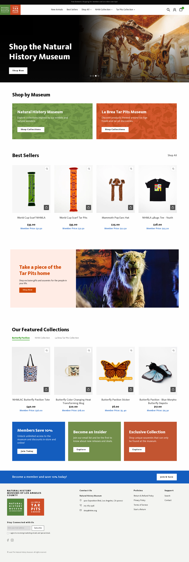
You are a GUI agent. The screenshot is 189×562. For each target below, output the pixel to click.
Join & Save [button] (166, 477)
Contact (168, 500)
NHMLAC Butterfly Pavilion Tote (31, 399)
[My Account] (175, 10)
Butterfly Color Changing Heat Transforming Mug (73, 401)
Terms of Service (141, 505)
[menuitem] (57, 10)
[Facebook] (8, 540)
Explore (81, 450)
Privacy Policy (139, 500)
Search (167, 496)
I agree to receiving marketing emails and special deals (30, 533)
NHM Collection (102, 10)
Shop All (85, 10)
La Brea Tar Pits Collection (67, 338)
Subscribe (38, 528)
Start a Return (140, 510)
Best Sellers (72, 10)
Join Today (27, 451)
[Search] (168, 10)
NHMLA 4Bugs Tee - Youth (157, 217)
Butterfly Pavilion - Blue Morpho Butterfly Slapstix (158, 401)
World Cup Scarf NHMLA (31, 217)
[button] (18, 70)
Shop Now (27, 290)
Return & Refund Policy (144, 496)
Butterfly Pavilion (21, 338)
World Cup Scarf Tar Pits (73, 217)
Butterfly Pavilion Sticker (115, 399)
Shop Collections (31, 130)
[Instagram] (12, 540)
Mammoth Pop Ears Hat (115, 217)
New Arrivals (57, 10)
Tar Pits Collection (124, 10)
